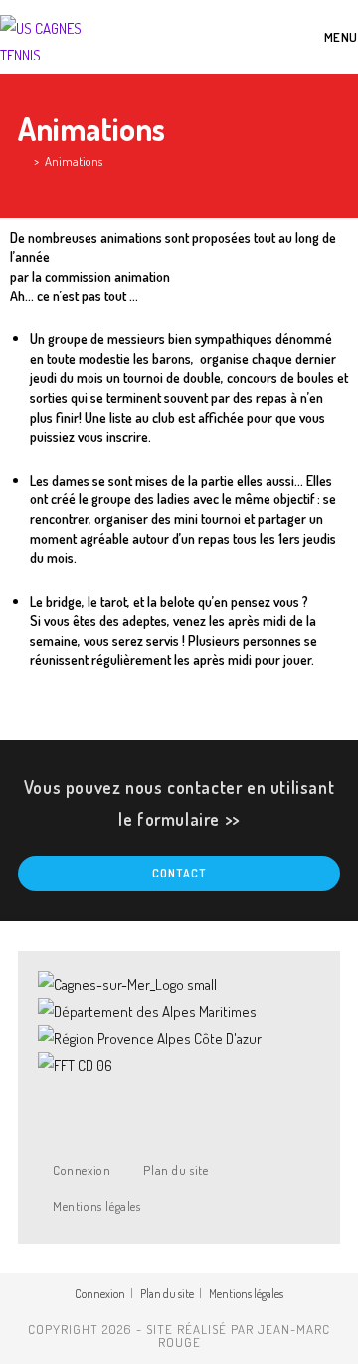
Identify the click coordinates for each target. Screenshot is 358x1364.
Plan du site (175, 1170)
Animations (73, 161)
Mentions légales (97, 1206)
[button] (179, 1091)
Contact (179, 873)
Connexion (81, 1170)
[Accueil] (23, 161)
